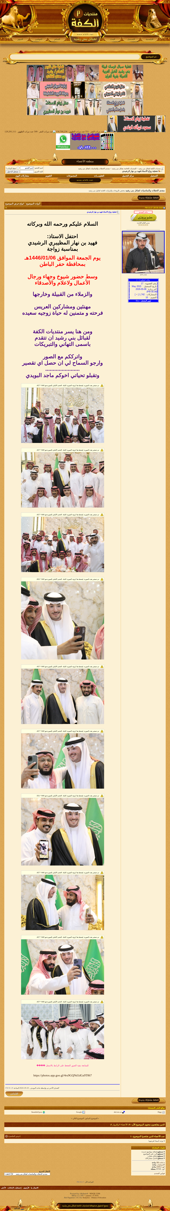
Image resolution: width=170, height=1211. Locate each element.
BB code (160, 1163)
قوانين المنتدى (159, 1173)
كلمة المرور (38, 172)
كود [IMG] (161, 1167)
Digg (160, 1112)
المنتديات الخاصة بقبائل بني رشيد (124, 169)
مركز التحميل (128, 175)
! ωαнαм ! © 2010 (91, 1196)
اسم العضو (39, 168)
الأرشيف (26, 1188)
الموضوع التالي (78, 1118)
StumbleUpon (36, 1112)
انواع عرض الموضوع (14, 203)
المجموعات (72, 175)
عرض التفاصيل (14, 1136)
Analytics (86, 1198)
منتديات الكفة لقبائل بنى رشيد (149, 169)
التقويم (48, 175)
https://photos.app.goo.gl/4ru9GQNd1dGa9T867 (62, 1075)
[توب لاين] (19, 1209)
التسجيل (154, 175)
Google (79, 1112)
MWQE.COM (95, 1194)
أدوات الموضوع (33, 203)
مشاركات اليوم (22, 175)
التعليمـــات (99, 175)
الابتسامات (161, 1165)
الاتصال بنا (34, 1188)
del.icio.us (118, 1112)
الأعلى (3, 1188)
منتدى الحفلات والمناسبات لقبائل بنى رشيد (94, 169)
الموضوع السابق (91, 1118)
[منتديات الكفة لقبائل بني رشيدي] (85, 21)
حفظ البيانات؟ (11, 168)
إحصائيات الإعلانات (14, 1188)
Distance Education (98, 1198)
